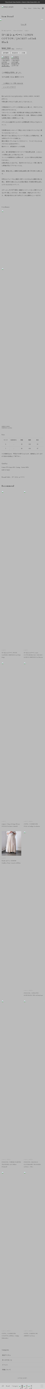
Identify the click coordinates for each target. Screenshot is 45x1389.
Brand (8, 1386)
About (30, 8)
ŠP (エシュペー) (6, 30)
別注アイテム (6, 1355)
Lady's (27, 30)
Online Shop (36, 8)
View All (23, 24)
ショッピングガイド (9, 87)
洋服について (6, 1369)
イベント (5, 1365)
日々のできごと (7, 1360)
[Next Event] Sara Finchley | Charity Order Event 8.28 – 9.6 (22, 2)
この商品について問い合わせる (13, 83)
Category (15, 1386)
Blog (25, 8)
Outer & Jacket (18, 30)
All (3, 1386)
